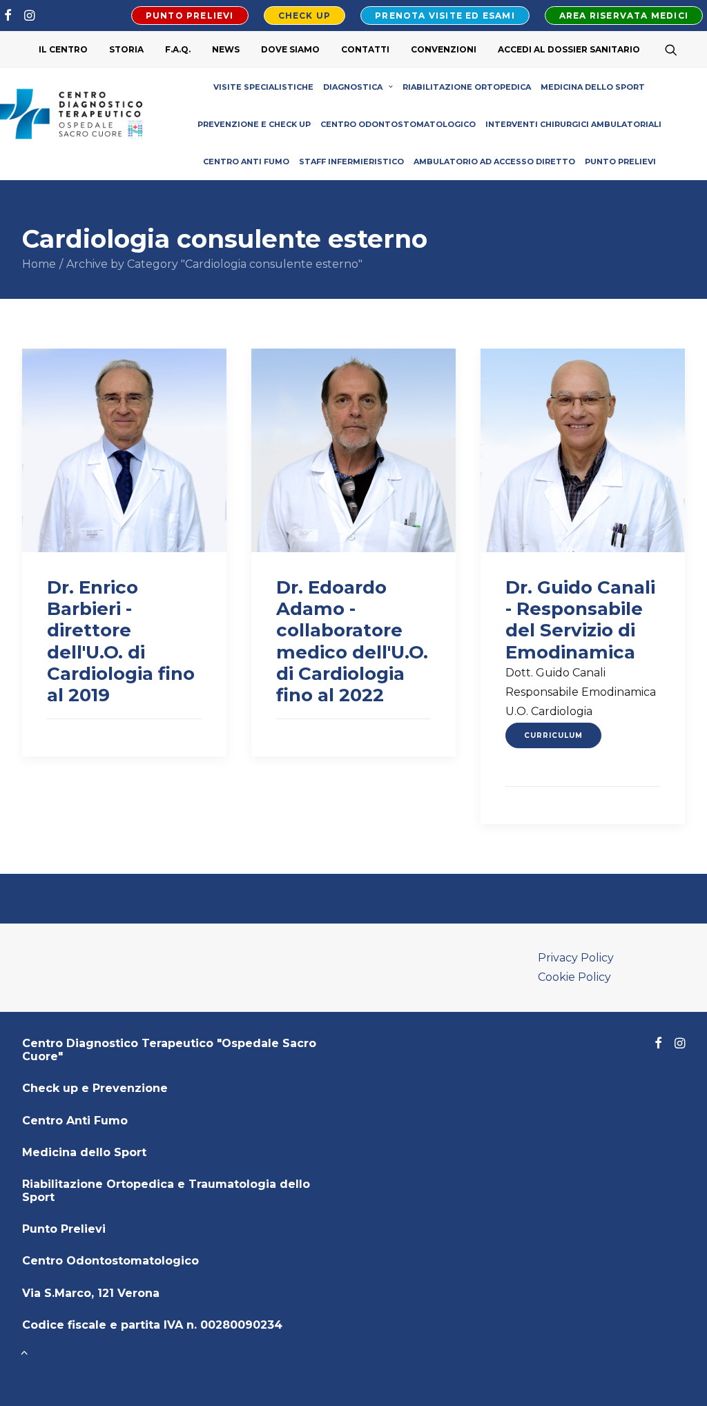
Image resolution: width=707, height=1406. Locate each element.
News (226, 49)
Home (39, 264)
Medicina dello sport (593, 87)
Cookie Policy (574, 977)
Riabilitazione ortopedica (467, 87)
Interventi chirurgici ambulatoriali (573, 124)
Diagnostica (352, 87)
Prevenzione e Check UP (254, 124)
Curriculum (553, 735)
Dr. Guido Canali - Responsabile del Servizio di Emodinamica (580, 619)
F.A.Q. (178, 49)
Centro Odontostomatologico (398, 124)
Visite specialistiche (263, 87)
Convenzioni (443, 49)
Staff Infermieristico (351, 161)
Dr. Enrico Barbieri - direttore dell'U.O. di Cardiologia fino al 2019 (121, 641)
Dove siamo (290, 49)
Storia (126, 49)
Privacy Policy (576, 957)
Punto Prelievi (620, 161)
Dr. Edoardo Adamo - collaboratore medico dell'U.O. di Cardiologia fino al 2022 (352, 641)
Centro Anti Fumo (246, 161)
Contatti (365, 49)
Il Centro (63, 49)
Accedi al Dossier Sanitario (569, 49)
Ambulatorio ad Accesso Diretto (494, 161)
